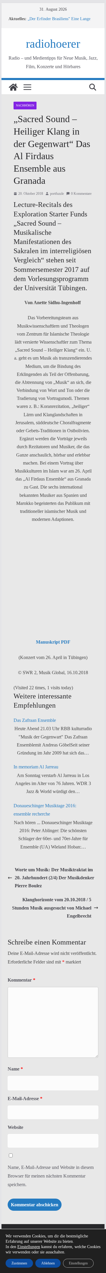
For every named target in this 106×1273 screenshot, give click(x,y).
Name (15, 1068)
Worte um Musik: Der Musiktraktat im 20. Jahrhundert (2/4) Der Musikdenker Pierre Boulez (54, 877)
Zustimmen (19, 1263)
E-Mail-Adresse (25, 1098)
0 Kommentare (81, 194)
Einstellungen (28, 1247)
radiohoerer (53, 43)
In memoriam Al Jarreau (36, 766)
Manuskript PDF (53, 642)
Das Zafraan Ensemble (35, 720)
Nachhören (25, 105)
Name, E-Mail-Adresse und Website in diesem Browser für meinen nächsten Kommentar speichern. (51, 1176)
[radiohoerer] (13, 87)
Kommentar (21, 979)
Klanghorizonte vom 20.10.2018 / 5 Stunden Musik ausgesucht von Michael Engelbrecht (51, 907)
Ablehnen (48, 1263)
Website (15, 1127)
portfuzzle (57, 194)
